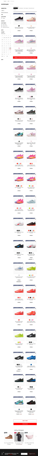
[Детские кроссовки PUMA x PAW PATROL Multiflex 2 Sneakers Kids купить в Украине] (19, 134)
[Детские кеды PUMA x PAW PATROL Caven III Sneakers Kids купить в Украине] (31, 134)
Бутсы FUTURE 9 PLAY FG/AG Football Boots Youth (19, 165)
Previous (2, 436)
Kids (2, 54)
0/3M (4, 37)
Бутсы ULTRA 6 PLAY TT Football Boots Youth (31, 188)
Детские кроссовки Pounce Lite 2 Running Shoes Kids (19, 28)
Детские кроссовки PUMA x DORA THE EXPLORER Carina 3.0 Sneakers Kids (31, 76)
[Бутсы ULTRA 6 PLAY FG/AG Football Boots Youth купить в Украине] (31, 268)
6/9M (8, 37)
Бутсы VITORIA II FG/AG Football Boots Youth (31, 255)
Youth (7, 56)
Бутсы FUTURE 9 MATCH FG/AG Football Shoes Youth (19, 210)
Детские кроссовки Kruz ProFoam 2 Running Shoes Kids (19, 99)
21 (4, 41)
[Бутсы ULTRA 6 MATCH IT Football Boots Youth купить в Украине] (19, 335)
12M (10, 37)
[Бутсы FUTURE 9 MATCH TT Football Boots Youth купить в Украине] (31, 18)
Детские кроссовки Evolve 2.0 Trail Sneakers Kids (19, 121)
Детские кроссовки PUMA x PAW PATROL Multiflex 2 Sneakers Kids (19, 143)
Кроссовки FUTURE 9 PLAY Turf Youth (19, 188)
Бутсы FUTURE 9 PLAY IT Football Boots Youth (19, 322)
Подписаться (32, 453)
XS (4, 54)
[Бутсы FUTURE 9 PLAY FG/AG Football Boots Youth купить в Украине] (19, 156)
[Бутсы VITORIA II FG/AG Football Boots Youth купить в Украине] (31, 246)
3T (6, 39)
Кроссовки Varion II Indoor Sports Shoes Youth (19, 277)
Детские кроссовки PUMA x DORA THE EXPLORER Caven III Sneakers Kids (31, 50)
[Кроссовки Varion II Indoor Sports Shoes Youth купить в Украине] (19, 268)
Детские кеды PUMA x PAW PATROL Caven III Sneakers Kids (31, 143)
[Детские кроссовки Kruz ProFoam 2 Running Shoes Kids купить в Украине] (19, 89)
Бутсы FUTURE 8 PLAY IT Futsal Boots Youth (19, 389)
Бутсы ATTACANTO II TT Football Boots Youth (31, 389)
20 (2, 41)
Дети (8, 1)
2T (4, 39)
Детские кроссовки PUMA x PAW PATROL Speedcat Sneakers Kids (31, 411)
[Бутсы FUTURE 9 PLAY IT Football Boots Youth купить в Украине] (19, 313)
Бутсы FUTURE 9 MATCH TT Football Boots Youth (31, 28)
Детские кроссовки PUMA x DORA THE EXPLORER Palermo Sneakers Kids (19, 50)
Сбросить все (3, 33)
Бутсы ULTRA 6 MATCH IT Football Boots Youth (19, 344)
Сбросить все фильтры (4, 12)
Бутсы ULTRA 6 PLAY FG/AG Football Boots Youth (31, 277)
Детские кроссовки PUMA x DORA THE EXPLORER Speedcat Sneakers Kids (19, 76)
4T (8, 39)
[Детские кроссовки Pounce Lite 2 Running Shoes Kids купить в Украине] (19, 18)
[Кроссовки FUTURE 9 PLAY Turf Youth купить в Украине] (19, 179)
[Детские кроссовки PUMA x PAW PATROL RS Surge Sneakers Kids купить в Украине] (19, 402)
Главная (5, 1)
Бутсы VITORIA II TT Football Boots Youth (19, 232)
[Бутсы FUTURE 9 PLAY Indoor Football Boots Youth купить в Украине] (31, 156)
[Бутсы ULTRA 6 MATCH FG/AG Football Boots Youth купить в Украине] (31, 357)
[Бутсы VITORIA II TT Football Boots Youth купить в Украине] (19, 223)
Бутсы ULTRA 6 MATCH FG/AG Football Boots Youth (31, 366)
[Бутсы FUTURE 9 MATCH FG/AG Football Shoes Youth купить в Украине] (19, 201)
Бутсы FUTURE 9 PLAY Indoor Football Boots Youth (31, 165)
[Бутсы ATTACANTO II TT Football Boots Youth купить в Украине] (31, 380)
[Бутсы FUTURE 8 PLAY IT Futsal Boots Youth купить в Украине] (19, 380)
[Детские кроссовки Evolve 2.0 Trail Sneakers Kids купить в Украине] (19, 112)
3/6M (6, 37)
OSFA (2, 56)
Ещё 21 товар (25, 420)
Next (36, 436)
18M (2, 39)
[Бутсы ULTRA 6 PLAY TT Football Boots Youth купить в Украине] (31, 179)
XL (4, 56)
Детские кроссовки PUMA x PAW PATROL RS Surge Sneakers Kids (19, 411)
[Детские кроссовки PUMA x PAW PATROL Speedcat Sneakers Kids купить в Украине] (31, 402)
